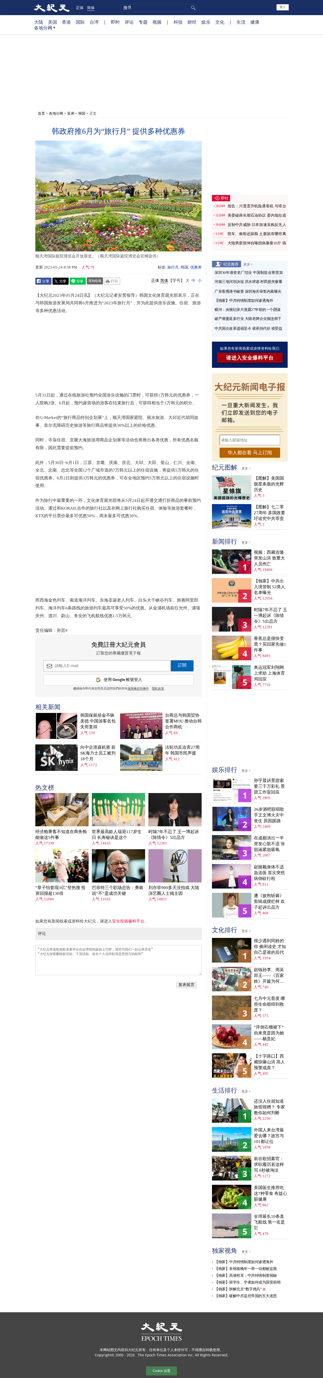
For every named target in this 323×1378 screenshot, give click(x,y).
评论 (129, 22)
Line (78, 281)
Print (112, 281)
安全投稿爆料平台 (128, 921)
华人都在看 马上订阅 (250, 452)
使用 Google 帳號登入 (123, 680)
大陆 (38, 22)
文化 (219, 22)
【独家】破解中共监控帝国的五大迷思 (245, 1296)
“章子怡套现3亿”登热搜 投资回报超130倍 (60, 890)
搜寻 (192, 8)
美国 (52, 22)
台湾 (94, 22)
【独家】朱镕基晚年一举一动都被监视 (245, 1269)
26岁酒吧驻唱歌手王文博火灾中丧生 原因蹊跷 (269, 815)
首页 (41, 113)
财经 (192, 22)
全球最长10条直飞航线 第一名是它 (269, 1222)
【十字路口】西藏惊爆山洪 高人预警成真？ (269, 1062)
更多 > (248, 264)
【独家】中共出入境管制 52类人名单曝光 (269, 587)
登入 (283, 7)
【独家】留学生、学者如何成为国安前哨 (247, 1282)
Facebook (43, 281)
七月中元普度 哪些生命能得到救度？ (269, 1004)
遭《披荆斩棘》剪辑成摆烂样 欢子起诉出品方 (269, 901)
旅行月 (173, 267)
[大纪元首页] (52, 7)
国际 (80, 22)
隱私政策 (158, 688)
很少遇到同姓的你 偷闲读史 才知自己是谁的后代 (270, 946)
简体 (91, 7)
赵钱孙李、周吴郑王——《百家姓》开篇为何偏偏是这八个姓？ (269, 975)
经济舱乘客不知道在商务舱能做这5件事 (61, 834)
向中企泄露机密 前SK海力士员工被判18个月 (98, 753)
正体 (80, 7)
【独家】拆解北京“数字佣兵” (238, 1289)
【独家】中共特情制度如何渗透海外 (243, 301)
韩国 (81, 113)
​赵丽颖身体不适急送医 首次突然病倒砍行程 (269, 873)
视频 (157, 22)
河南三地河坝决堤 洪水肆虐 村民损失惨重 (248, 282)
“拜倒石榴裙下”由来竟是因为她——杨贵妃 (269, 1033)
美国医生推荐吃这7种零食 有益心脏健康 (270, 1193)
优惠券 (196, 267)
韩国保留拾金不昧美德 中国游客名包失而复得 (98, 721)
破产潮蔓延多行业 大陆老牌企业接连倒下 (247, 319)
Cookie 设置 (161, 1371)
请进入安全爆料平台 (250, 357)
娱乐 (205, 22)
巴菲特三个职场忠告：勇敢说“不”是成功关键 (117, 890)
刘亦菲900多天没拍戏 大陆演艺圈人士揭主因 (173, 890)
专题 (143, 22)
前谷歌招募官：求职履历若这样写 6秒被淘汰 (269, 1164)
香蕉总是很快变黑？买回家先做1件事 (270, 644)
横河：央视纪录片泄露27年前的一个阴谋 (247, 310)
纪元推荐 (230, 264)
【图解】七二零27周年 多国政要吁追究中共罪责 (269, 513)
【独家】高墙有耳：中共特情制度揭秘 (245, 1275)
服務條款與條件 (138, 688)
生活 (241, 22)
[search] (159, 8)
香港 (66, 22)
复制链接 (94, 280)
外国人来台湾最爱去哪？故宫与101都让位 (269, 1136)
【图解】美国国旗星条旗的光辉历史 (269, 484)
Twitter (60, 281)
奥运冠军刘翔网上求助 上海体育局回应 (269, 673)
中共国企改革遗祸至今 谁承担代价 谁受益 (248, 328)
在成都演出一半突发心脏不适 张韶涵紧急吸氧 (269, 844)
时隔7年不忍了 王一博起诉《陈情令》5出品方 (173, 834)
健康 (254, 22)
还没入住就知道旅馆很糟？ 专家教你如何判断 (269, 1107)
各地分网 (43, 28)
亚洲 (70, 113)
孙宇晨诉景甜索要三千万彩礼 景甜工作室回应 (269, 786)
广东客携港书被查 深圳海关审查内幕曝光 (247, 291)
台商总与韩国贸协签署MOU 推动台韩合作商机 (183, 721)
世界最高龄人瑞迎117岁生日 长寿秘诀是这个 (117, 834)
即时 (115, 22)
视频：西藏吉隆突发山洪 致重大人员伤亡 (269, 558)
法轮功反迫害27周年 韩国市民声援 (182, 750)
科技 (178, 22)
